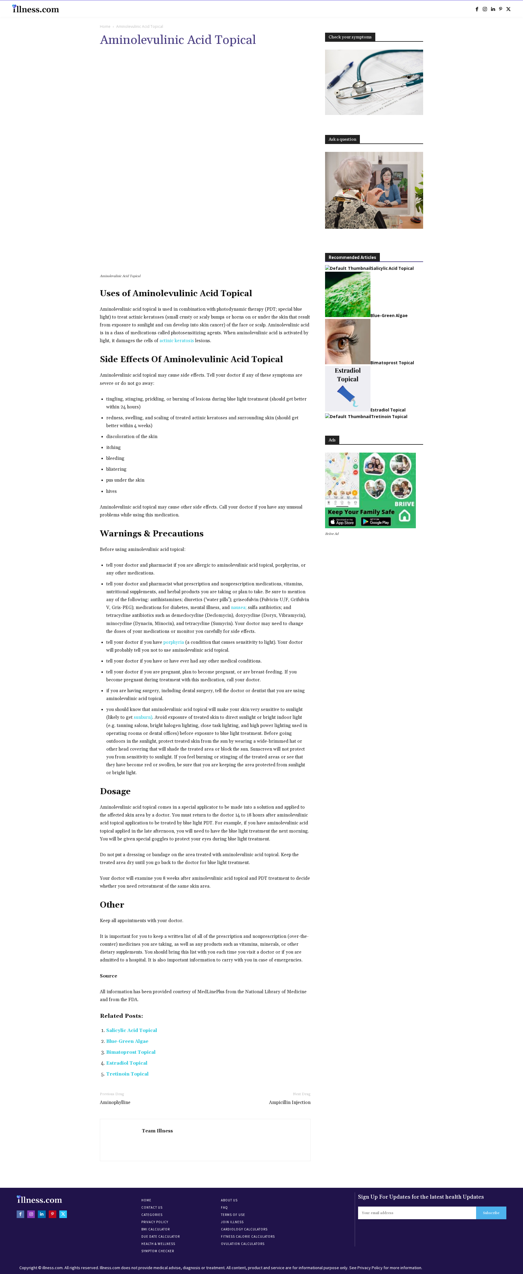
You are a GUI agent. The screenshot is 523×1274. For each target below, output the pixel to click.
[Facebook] (477, 8)
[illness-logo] (36, 8)
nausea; (239, 608)
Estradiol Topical (126, 1063)
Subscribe (491, 1213)
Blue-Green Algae (127, 1041)
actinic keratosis (177, 341)
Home (105, 26)
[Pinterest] (500, 8)
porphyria (173, 642)
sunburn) (143, 717)
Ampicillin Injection (290, 1102)
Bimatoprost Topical (131, 1052)
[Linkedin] (492, 8)
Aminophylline (115, 1102)
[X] (508, 8)
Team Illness (157, 1131)
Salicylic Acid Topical (131, 1030)
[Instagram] (484, 8)
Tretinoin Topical (127, 1074)
